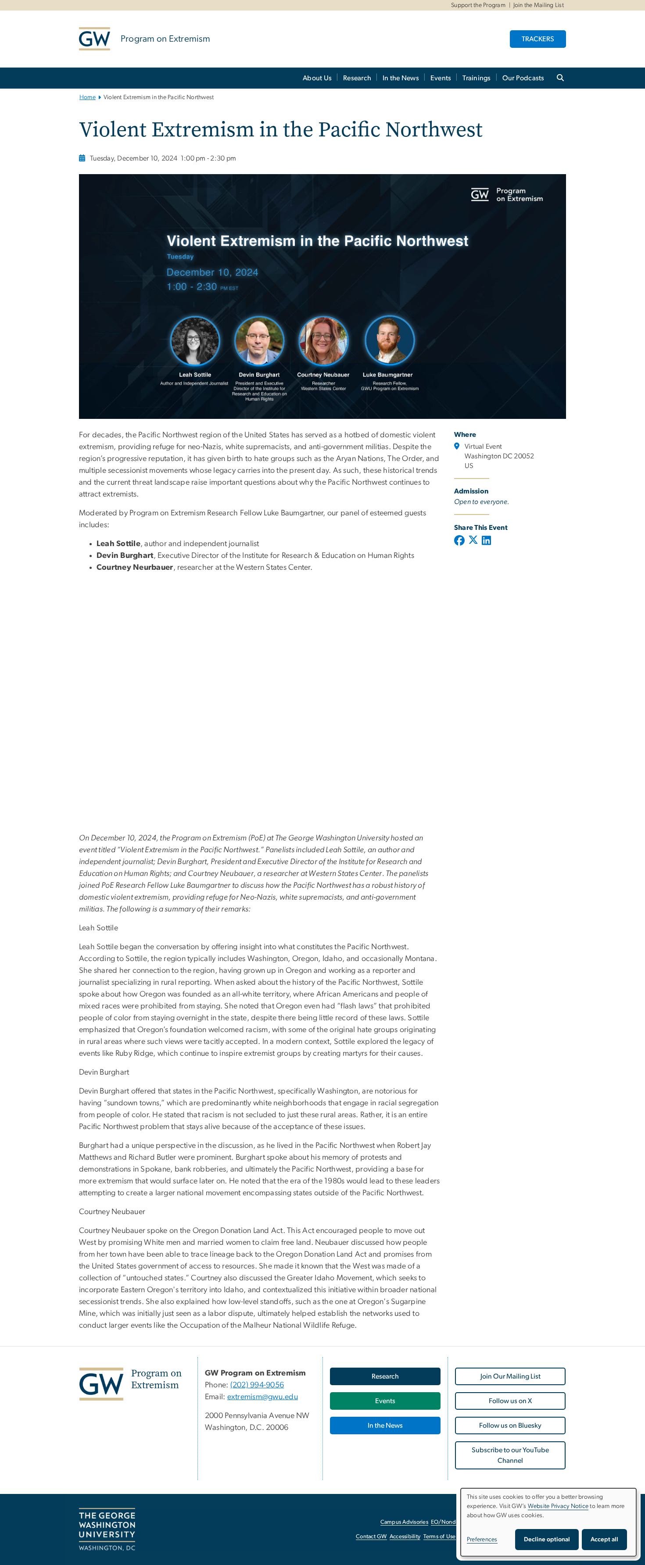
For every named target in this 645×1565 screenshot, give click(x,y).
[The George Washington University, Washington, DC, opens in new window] (107, 1529)
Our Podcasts (523, 78)
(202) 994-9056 (257, 1385)
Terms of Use (439, 1537)
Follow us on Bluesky (510, 1425)
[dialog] (548, 1522)
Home (87, 97)
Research (357, 78)
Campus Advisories (404, 1522)
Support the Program (478, 5)
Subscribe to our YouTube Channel (510, 1455)
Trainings (476, 78)
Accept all (604, 1539)
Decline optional (547, 1539)
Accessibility (405, 1537)
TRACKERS (538, 39)
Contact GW (371, 1537)
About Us (317, 78)
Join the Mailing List (538, 5)
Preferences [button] (482, 1539)
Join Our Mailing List (510, 1376)
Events (441, 78)
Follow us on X (510, 1400)
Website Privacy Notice (558, 1506)
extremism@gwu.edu (262, 1397)
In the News (401, 78)
